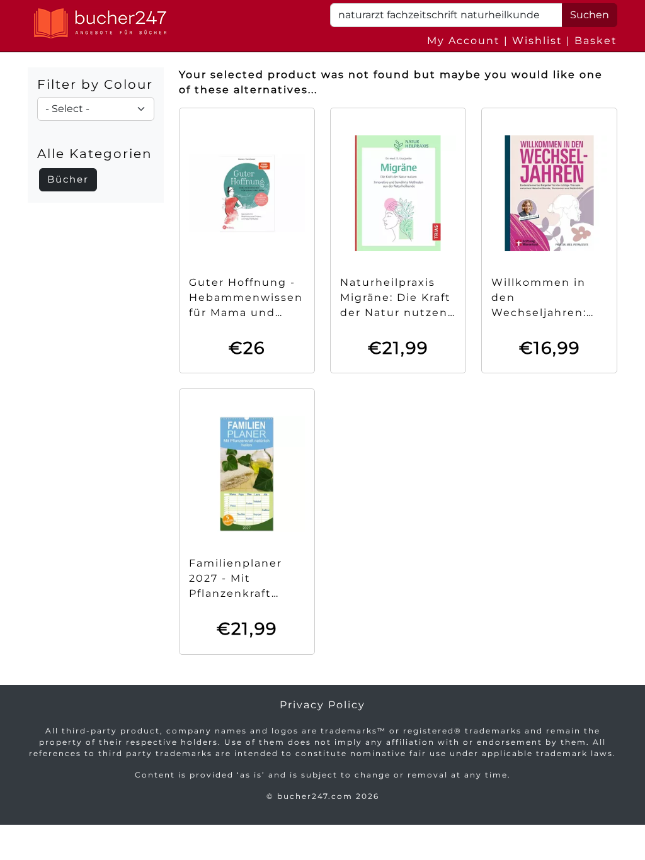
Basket (595, 41)
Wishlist (537, 41)
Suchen (589, 15)
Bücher (68, 179)
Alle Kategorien (94, 153)
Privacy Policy (322, 705)
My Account (463, 41)
